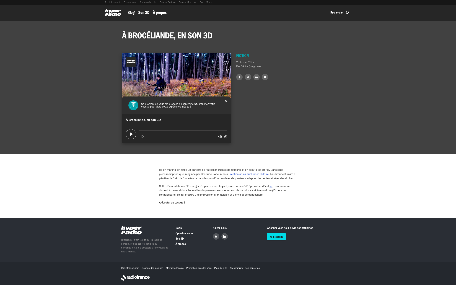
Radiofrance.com (130, 268)
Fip (201, 2)
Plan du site (220, 268)
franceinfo (145, 2)
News (178, 228)
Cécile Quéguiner (251, 66)
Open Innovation (184, 233)
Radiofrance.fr (112, 2)
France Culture (167, 2)
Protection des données (199, 268)
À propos (160, 12)
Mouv (209, 2)
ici (155, 2)
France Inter (130, 2)
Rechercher (336, 12)
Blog (131, 12)
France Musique (187, 2)
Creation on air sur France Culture (249, 174)
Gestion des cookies (152, 268)
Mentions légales (175, 268)
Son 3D (143, 12)
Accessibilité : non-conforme (245, 268)
